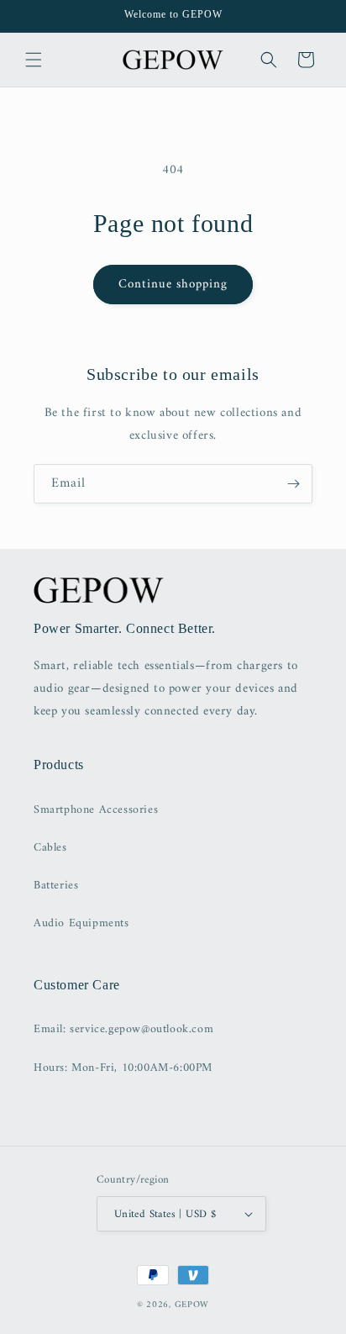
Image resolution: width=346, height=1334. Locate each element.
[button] (33, 59)
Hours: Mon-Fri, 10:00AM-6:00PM (123, 1067)
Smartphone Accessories (96, 809)
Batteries (56, 885)
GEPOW (192, 1305)
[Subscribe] (293, 484)
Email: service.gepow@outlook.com (123, 1029)
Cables (50, 847)
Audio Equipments (81, 923)
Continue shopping (173, 284)
